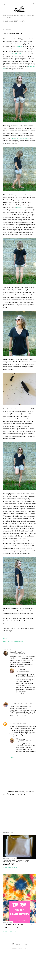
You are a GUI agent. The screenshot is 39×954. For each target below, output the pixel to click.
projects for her (18, 641)
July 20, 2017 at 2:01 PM (25, 703)
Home (5, 21)
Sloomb (19, 46)
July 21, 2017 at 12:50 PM (24, 671)
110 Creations (20, 669)
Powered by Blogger (21, 944)
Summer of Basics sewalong (20, 138)
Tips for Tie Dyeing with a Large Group (18, 926)
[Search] (34, 3)
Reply (12, 699)
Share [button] (5, 638)
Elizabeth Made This (17, 652)
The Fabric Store (17, 54)
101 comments (12, 867)
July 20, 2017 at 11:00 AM (17, 653)
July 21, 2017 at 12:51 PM (24, 741)
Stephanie (13, 703)
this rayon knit (21, 207)
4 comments (12, 931)
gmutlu (25, 948)
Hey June (10, 641)
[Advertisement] (19, 814)
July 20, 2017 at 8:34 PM (18, 723)
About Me (13, 21)
